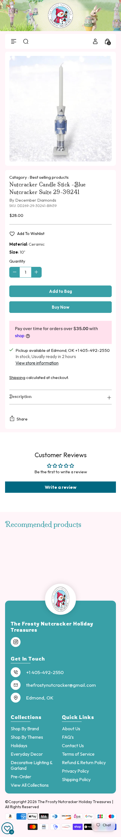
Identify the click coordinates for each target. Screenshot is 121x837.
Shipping (17, 377)
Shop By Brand (25, 728)
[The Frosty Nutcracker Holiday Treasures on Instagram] (16, 642)
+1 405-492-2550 (45, 672)
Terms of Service (78, 754)
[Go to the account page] (95, 41)
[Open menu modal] (13, 41)
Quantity (17, 261)
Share (22, 419)
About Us (71, 728)
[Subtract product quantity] (15, 272)
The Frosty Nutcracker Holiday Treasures (75, 801)
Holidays (19, 745)
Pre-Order (21, 776)
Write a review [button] (61, 487)
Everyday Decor (27, 754)
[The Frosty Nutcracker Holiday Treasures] (60, 15)
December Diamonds (35, 200)
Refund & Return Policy (84, 762)
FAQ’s (68, 737)
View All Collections (30, 785)
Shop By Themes (27, 737)
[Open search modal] (26, 41)
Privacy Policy (75, 771)
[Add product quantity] (36, 272)
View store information (37, 363)
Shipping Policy (76, 779)
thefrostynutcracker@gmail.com (61, 685)
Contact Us (73, 745)
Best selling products (49, 177)
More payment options (60, 307)
